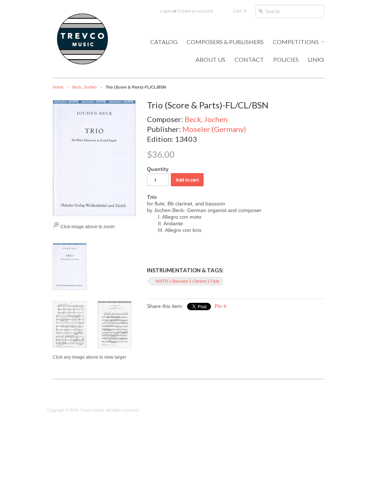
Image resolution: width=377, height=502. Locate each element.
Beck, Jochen (84, 87)
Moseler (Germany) (214, 129)
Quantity (158, 169)
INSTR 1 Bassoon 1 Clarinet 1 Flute (187, 281)
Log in (166, 11)
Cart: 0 (239, 11)
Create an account (195, 11)
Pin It (220, 306)
